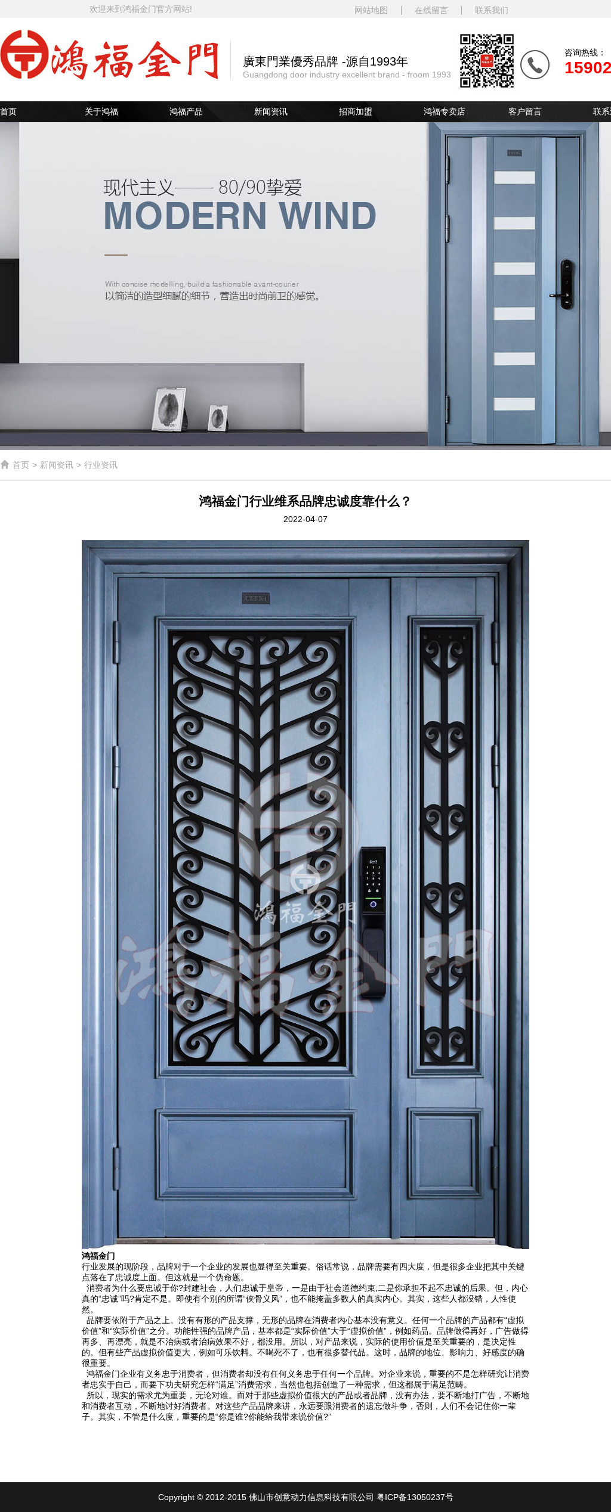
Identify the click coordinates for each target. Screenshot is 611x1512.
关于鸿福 (101, 111)
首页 (8, 111)
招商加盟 (355, 111)
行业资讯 (101, 465)
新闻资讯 (271, 111)
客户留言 (525, 111)
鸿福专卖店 (444, 111)
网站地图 (371, 10)
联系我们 (491, 10)
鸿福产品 (186, 111)
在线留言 (431, 10)
